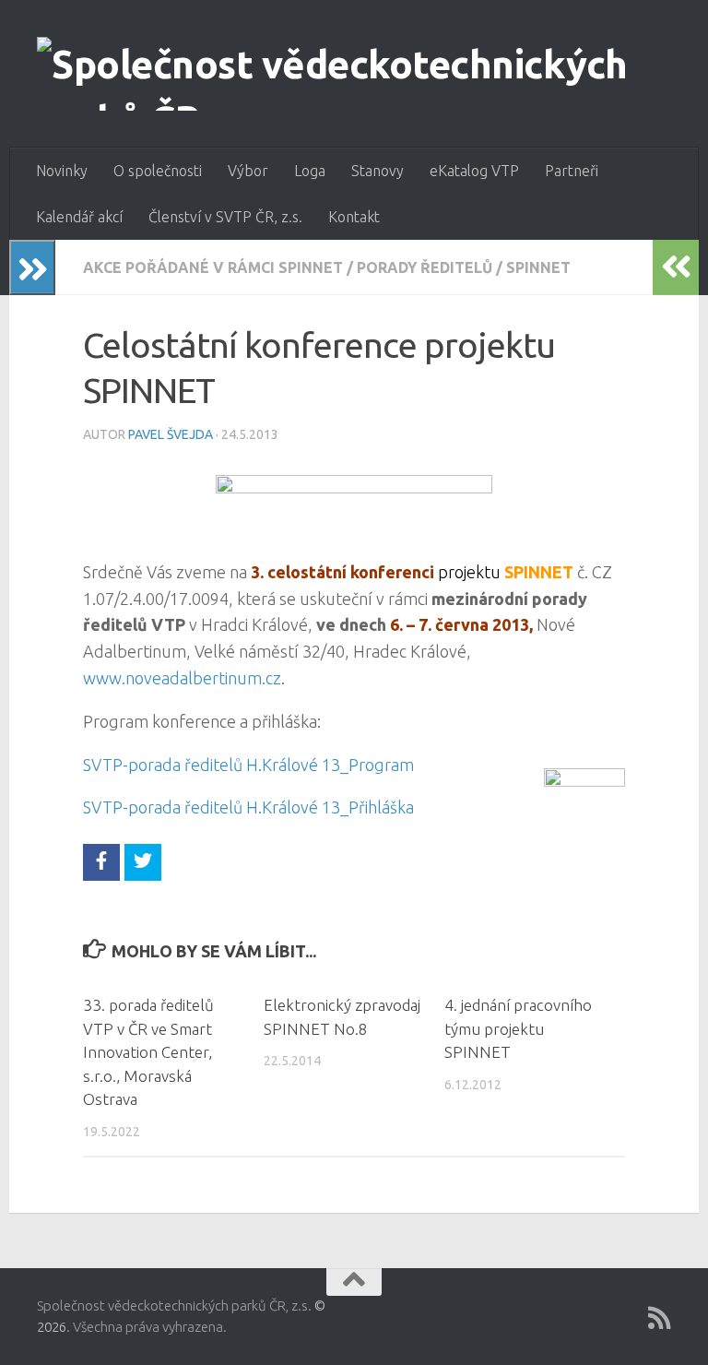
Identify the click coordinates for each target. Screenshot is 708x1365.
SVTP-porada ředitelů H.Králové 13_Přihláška (248, 807)
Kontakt (354, 216)
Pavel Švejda (170, 434)
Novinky (62, 170)
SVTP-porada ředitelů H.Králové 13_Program (248, 764)
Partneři (571, 170)
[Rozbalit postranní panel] (32, 267)
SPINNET (538, 267)
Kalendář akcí (79, 216)
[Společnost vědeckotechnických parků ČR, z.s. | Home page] (354, 74)
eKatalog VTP (474, 170)
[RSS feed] (659, 1318)
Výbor (248, 170)
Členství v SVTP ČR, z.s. (225, 216)
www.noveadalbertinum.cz (182, 678)
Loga (309, 170)
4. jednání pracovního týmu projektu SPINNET (518, 1028)
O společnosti (157, 170)
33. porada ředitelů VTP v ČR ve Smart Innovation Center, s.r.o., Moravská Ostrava (148, 1052)
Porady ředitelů (424, 267)
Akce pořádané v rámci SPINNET (213, 267)
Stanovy (377, 170)
